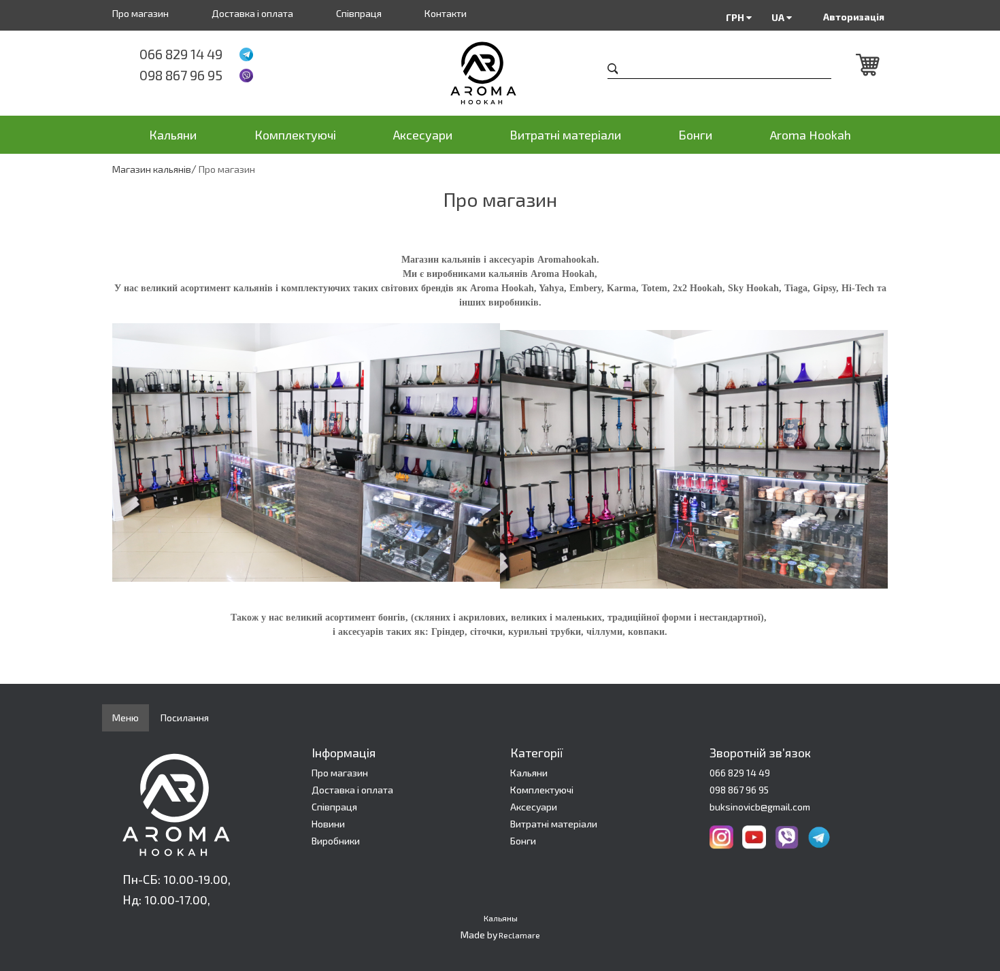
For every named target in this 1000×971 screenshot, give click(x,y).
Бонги (695, 134)
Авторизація (853, 16)
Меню (125, 717)
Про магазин (140, 13)
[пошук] (612, 70)
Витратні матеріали (565, 134)
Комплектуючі (295, 134)
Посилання (185, 717)
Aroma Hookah (810, 134)
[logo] (500, 73)
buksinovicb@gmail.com (760, 806)
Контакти (445, 13)
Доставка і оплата (252, 13)
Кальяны (501, 918)
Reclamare (519, 935)
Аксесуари (422, 134)
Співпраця (359, 13)
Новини (328, 823)
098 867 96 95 (180, 75)
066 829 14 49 (180, 54)
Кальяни (173, 134)
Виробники (336, 840)
